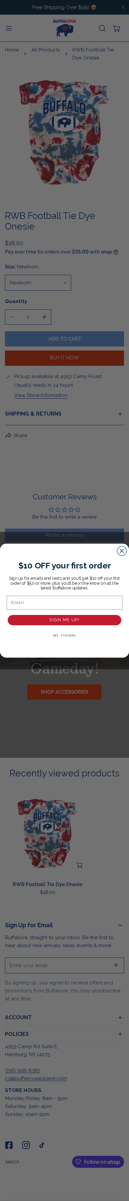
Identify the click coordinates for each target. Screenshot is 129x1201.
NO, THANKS (64, 635)
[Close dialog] (121, 550)
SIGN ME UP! (64, 619)
